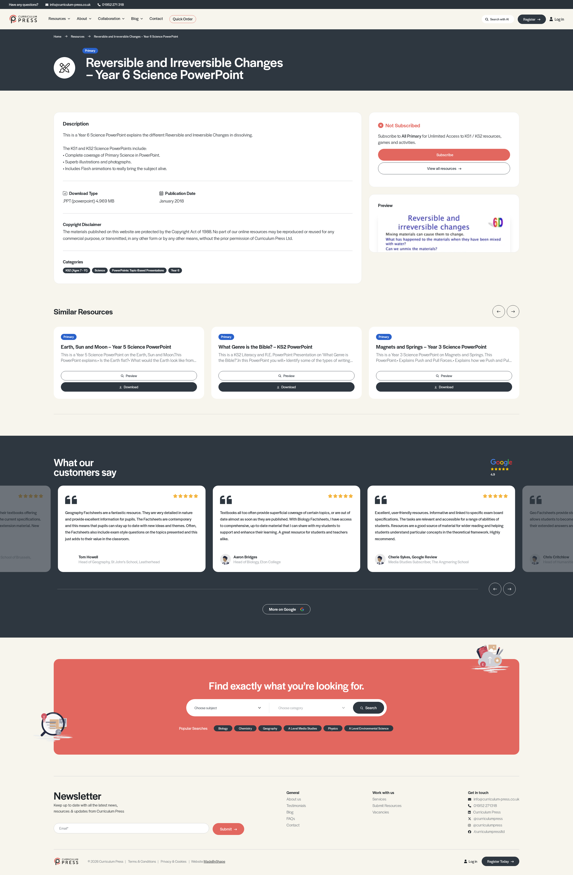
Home (57, 36)
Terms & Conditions (142, 861)
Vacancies (380, 812)
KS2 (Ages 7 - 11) (77, 270)
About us (293, 799)
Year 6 (175, 270)
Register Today (498, 861)
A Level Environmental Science (369, 728)
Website (208, 861)
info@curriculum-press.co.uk (70, 4)
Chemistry (245, 728)
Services (379, 799)
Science (100, 270)
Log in (559, 19)
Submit (226, 829)
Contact (292, 825)
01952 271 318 (113, 4)
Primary (90, 50)
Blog (289, 812)
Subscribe (444, 154)
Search (371, 707)
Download (131, 386)
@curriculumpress (488, 818)
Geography (270, 728)
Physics (333, 728)
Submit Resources (387, 805)
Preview (131, 375)
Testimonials (296, 805)
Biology (223, 728)
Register (529, 19)
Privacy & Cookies (173, 861)
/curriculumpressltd (489, 831)
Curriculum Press (487, 812)
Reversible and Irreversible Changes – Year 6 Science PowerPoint (136, 36)
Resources (77, 36)
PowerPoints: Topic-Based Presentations (138, 270)
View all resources (442, 168)
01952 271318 (485, 805)
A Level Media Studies (302, 728)
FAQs (290, 818)
